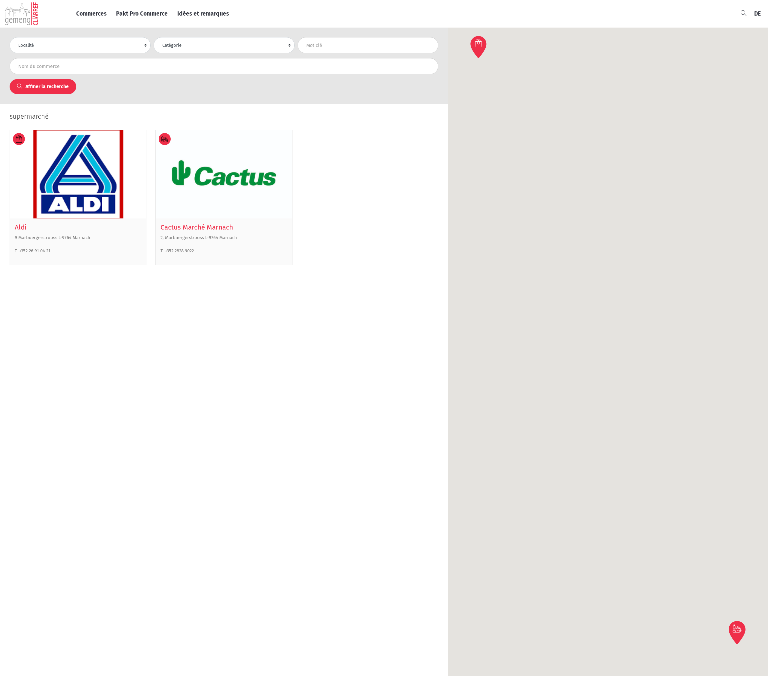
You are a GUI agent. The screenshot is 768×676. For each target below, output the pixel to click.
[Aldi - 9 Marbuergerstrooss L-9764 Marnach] (78, 174)
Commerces (91, 13)
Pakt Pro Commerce (142, 13)
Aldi (20, 227)
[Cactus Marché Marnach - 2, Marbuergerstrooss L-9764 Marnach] (224, 174)
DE (757, 13)
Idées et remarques (203, 13)
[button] (479, 47)
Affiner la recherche (46, 86)
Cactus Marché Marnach (196, 227)
